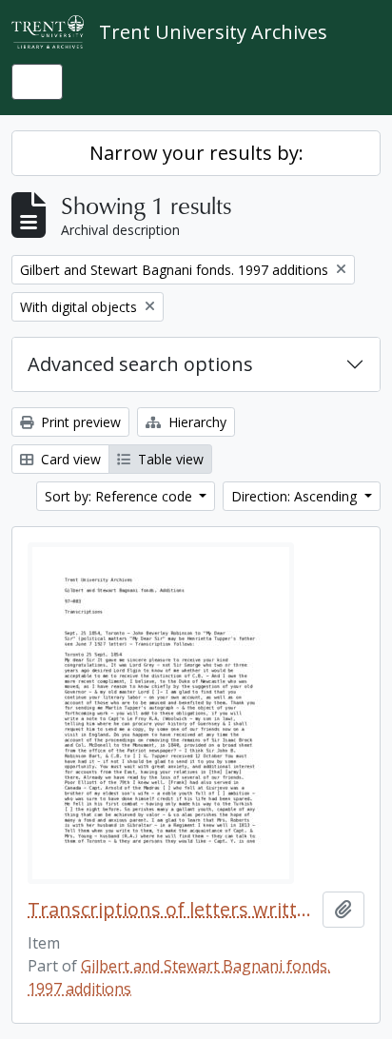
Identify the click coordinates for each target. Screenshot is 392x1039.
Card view (69, 459)
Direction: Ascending (296, 496)
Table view (169, 459)
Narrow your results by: (196, 153)
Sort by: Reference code (120, 496)
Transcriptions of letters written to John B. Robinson (171, 909)
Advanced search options (140, 364)
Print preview (79, 422)
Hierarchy (195, 422)
